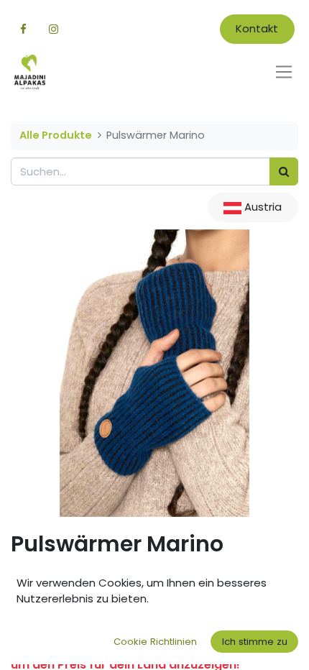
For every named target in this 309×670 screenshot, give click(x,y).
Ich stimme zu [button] (254, 641)
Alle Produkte (55, 135)
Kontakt (257, 28)
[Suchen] (283, 171)
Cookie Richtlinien (155, 641)
